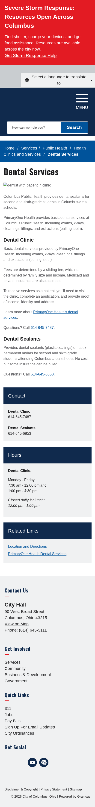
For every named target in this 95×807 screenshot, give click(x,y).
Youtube (32, 762)
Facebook (9, 762)
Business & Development (28, 674)
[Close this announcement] (89, 5)
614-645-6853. (43, 374)
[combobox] (58, 80)
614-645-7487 (42, 328)
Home (9, 148)
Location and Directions (27, 546)
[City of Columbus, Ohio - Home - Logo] (28, 100)
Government (16, 681)
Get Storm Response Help (31, 55)
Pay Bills (13, 721)
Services (29, 148)
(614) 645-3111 (33, 630)
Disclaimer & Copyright (21, 789)
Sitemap (76, 789)
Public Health (55, 148)
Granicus (83, 796)
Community (15, 668)
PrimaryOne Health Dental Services (37, 554)
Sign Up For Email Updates (30, 727)
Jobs (9, 714)
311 (8, 708)
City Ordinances (19, 733)
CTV (43, 762)
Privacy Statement (54, 789)
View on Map (17, 624)
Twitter (20, 762)
